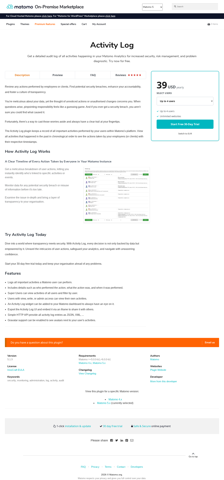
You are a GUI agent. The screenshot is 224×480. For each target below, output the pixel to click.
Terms (108, 466)
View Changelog (87, 373)
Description (22, 75)
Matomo (154, 359)
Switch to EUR (185, 133)
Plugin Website (158, 369)
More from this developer (163, 381)
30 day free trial (112, 426)
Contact (121, 466)
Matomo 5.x (99, 363)
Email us (210, 342)
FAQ (93, 75)
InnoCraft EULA (15, 369)
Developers (137, 466)
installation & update (78, 426)
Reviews (128, 75)
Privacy (95, 466)
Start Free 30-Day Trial (185, 124)
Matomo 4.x (85, 363)
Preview (57, 75)
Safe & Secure (142, 426)
